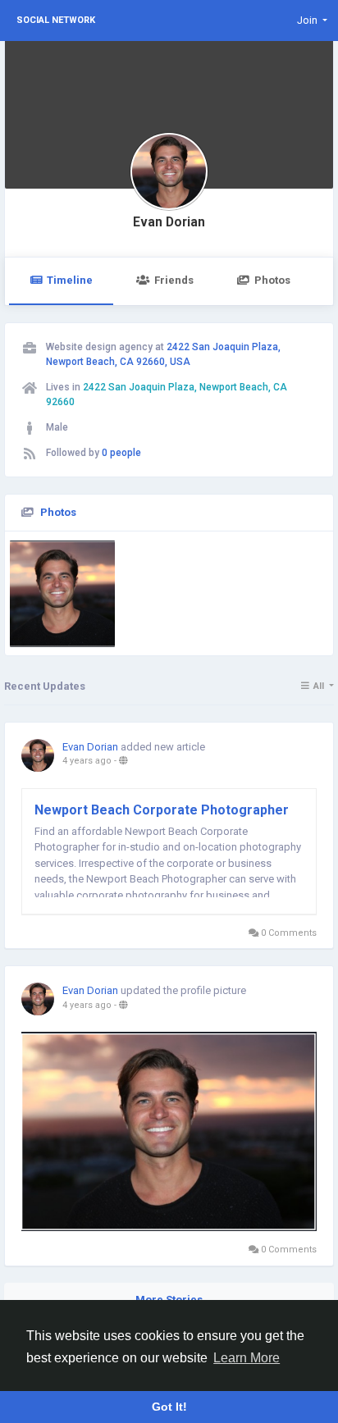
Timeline (70, 280)
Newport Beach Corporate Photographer (161, 810)
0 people (121, 452)
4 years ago (87, 760)
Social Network (55, 20)
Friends (174, 280)
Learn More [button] (246, 1358)
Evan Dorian (169, 222)
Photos (272, 280)
